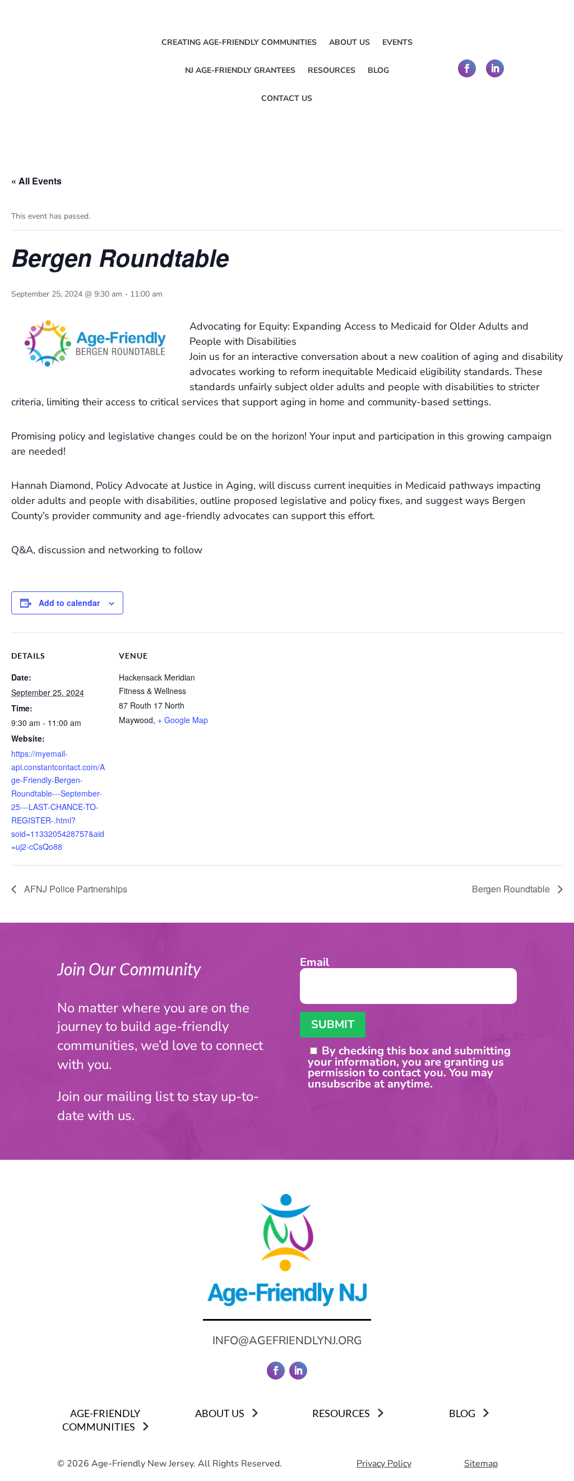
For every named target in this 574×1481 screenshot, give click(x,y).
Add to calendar (69, 602)
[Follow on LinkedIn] (495, 68)
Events (397, 43)
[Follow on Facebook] (467, 68)
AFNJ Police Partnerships (74, 888)
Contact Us (286, 99)
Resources (331, 71)
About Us (349, 43)
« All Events (36, 180)
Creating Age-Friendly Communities (239, 43)
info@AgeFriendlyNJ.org (287, 1340)
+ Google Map (183, 719)
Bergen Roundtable (512, 888)
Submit (332, 1024)
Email (314, 963)
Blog (378, 71)
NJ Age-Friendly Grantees (240, 71)
